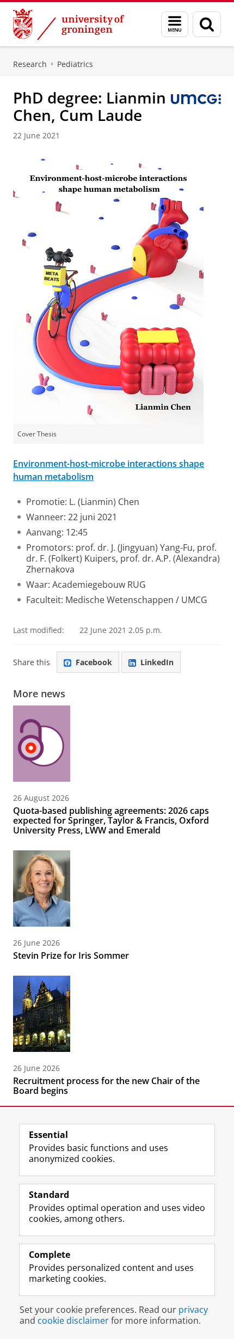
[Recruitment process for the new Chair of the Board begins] (41, 1014)
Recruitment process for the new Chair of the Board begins (106, 1085)
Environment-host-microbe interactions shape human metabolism (108, 470)
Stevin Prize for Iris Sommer (71, 955)
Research (30, 64)
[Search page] (207, 24)
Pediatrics (75, 64)
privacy (193, 1309)
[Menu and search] (174, 24)
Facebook (94, 662)
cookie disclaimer (73, 1320)
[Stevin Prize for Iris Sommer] (41, 888)
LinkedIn (157, 662)
